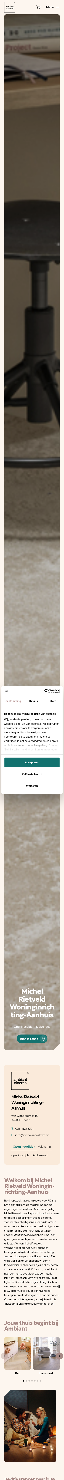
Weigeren (32, 785)
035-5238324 (24, 1128)
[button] (23, 1381)
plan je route (29, 1039)
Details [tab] (33, 701)
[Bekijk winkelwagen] (38, 7)
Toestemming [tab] (12, 701)
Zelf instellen (30, 774)
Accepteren (32, 762)
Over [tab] (53, 701)
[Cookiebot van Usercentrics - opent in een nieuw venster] (45, 691)
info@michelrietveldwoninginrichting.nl (34, 1135)
